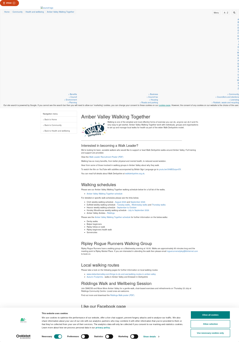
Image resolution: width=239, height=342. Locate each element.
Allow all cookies (210, 315)
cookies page (164, 105)
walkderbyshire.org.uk (134, 173)
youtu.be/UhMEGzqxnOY (170, 169)
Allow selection (210, 324)
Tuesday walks (123, 204)
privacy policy (103, 327)
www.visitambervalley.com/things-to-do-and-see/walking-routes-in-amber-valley (121, 274)
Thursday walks (159, 204)
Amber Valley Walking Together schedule (104, 193)
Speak (9, 3)
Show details (149, 336)
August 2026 (120, 202)
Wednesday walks (139, 204)
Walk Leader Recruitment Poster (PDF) (106, 156)
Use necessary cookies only (210, 333)
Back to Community (52, 125)
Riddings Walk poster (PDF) (122, 295)
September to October (127, 207)
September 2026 (138, 202)
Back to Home (50, 119)
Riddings (111, 213)
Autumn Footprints (95, 276)
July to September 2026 (138, 210)
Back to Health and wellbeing (56, 130)
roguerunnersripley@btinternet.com (182, 251)
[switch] (85, 336)
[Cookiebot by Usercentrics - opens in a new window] (23, 337)
